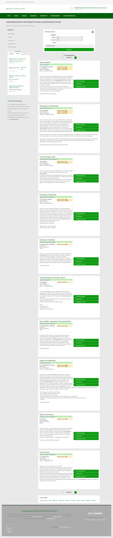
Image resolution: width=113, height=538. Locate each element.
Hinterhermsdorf (12, 47)
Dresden (24, 15)
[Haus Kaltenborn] (86, 71)
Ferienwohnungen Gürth (47, 157)
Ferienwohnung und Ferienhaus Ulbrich (52, 277)
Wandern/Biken (55, 15)
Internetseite (79, 83)
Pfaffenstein (61, 500)
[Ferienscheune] (86, 461)
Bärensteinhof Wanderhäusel (16, 61)
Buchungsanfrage (80, 81)
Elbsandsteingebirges (51, 518)
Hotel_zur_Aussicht (13, 79)
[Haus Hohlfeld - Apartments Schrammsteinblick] (86, 330)
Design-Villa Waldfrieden (48, 360)
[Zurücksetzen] (93, 32)
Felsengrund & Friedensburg (49, 106)
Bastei (82, 500)
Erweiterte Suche (51, 45)
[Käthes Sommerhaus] (86, 423)
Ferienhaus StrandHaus (47, 240)
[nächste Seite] (75, 58)
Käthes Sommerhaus (46, 414)
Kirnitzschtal (11, 40)
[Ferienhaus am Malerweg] (86, 203)
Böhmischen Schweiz (57, 516)
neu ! (11, 53)
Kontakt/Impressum (69, 15)
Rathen (78, 500)
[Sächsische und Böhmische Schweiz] (16, 8)
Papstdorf (87, 500)
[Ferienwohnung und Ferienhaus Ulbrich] (86, 286)
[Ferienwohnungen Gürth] (86, 165)
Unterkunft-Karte (14, 119)
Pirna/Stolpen (12, 33)
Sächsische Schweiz (37, 516)
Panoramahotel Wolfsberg (15, 89)
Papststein (54, 500)
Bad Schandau (12, 43)
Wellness (67, 500)
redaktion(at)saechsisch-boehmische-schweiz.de (91, 8)
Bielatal (10, 37)
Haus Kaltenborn (45, 62)
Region (16, 15)
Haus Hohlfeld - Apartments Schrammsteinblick (55, 321)
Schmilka (73, 500)
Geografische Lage (80, 86)
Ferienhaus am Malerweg (48, 195)
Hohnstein (93, 500)
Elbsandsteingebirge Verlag (65, 527)
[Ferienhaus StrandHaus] (86, 248)
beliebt (18, 53)
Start (9, 15)
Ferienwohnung (44, 500)
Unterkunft (43, 15)
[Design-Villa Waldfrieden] (86, 369)
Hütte (50, 500)
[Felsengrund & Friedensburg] (86, 114)
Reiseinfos (33, 15)
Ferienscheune (44, 452)
